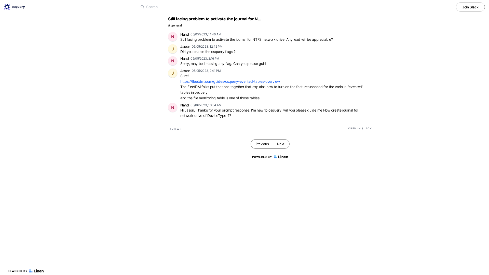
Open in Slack (360, 128)
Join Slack (470, 7)
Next (280, 144)
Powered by (18, 270)
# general (175, 25)
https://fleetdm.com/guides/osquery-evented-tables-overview (230, 81)
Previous (262, 144)
